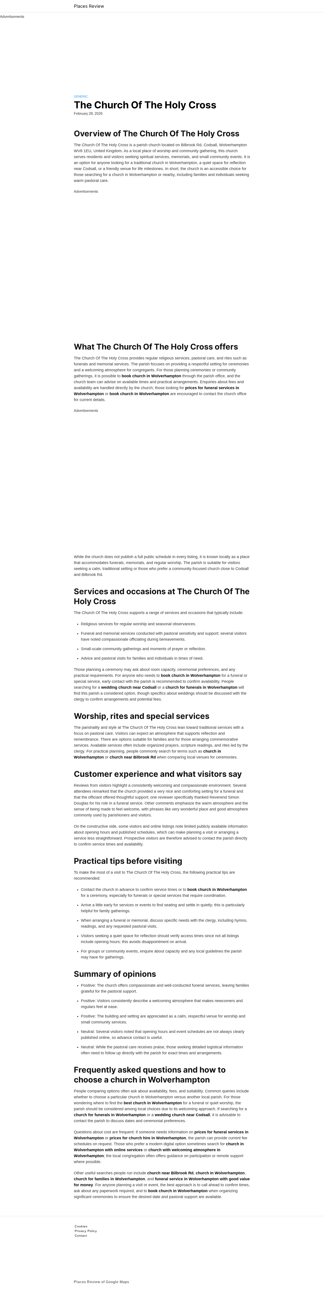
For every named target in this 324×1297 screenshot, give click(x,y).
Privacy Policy (86, 1231)
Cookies (81, 1226)
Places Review (89, 6)
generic (81, 96)
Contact (81, 1235)
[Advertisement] (162, 52)
